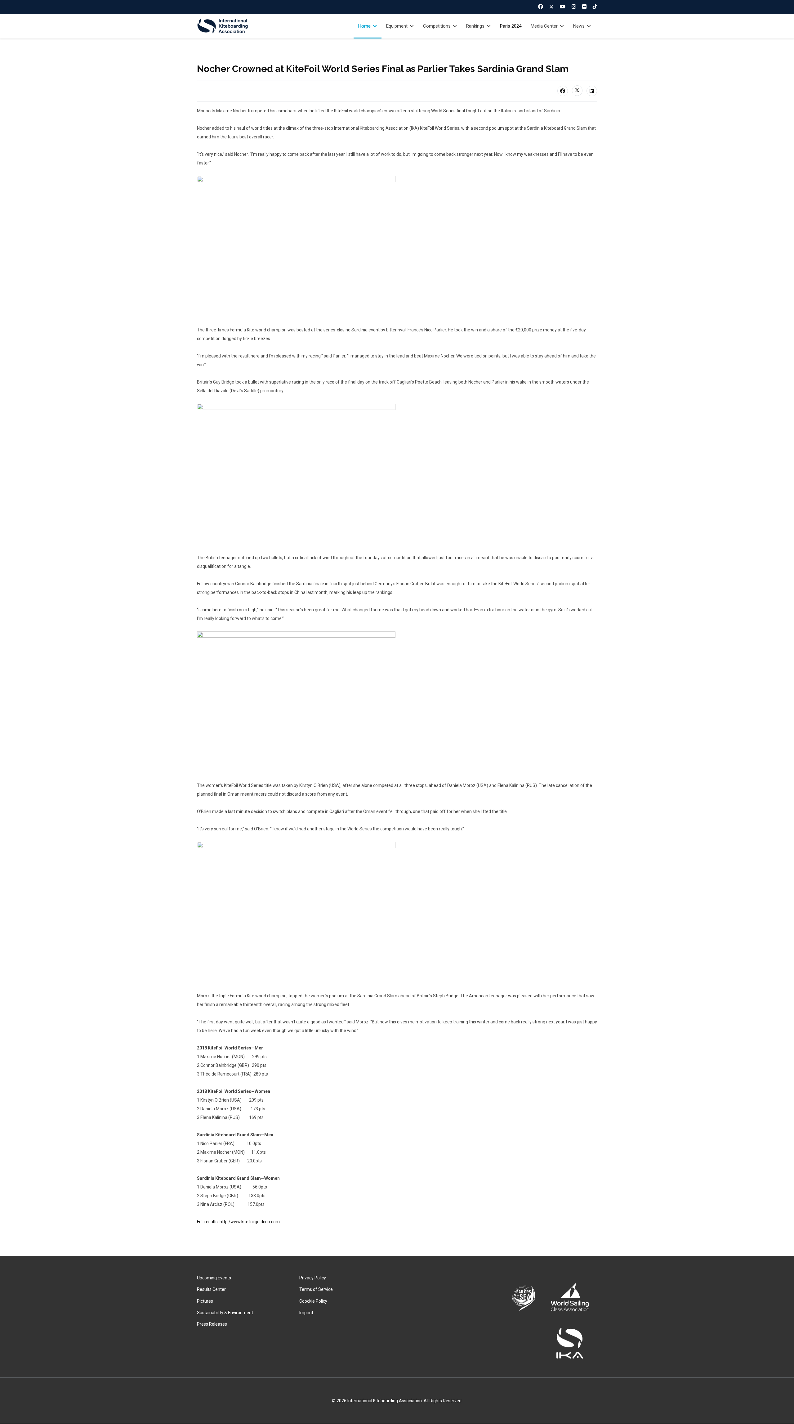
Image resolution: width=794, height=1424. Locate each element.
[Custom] (595, 6)
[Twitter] (551, 6)
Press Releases (212, 1324)
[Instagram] (574, 6)
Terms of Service (316, 1289)
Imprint (306, 1312)
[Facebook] (540, 6)
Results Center (211, 1289)
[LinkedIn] (592, 91)
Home (364, 26)
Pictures (205, 1301)
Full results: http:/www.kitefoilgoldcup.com (238, 1221)
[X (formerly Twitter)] (577, 90)
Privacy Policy (312, 1277)
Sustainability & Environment (225, 1312)
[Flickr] (584, 6)
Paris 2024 (510, 26)
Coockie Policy (313, 1301)
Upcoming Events (214, 1277)
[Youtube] (562, 6)
